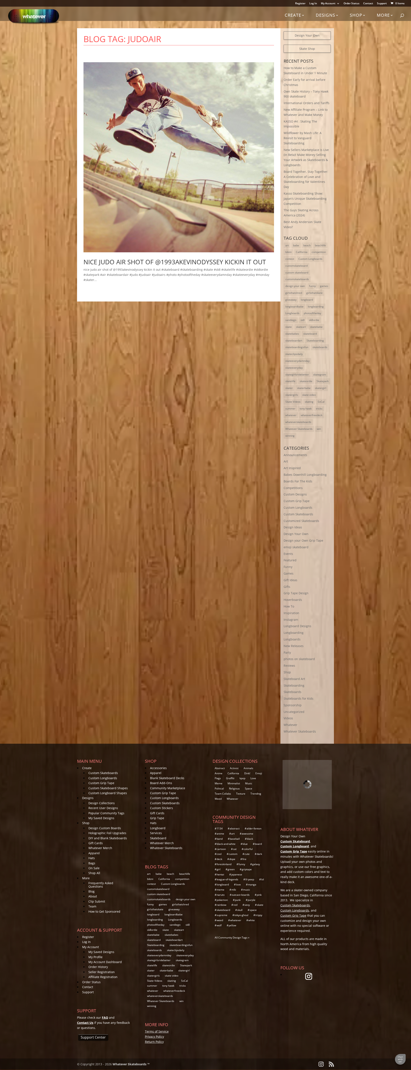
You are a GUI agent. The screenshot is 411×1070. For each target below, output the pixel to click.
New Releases (294, 646)
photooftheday (312, 313)
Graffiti (230, 778)
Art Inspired (292, 468)
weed (220, 920)
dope (232, 859)
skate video (309, 395)
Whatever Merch (100, 848)
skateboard (310, 333)
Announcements (295, 455)
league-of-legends (227, 879)
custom (233, 854)
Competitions (293, 488)
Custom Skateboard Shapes (108, 788)
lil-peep (249, 879)
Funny (288, 567)
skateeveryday (294, 367)
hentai (220, 874)
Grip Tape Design (296, 593)
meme (220, 889)
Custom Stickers (161, 808)
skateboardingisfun (296, 347)
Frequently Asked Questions (100, 884)
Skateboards (292, 692)
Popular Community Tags (106, 813)
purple (251, 900)
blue (245, 844)
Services (156, 833)
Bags (91, 863)
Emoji (258, 773)
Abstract (220, 768)
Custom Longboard (294, 846)
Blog (91, 891)
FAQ (105, 1017)
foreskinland (224, 864)
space (253, 910)
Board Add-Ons (161, 783)
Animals (248, 768)
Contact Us (85, 1022)
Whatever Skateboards (299, 429)
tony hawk (306, 408)
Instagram (291, 620)
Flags (218, 778)
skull (240, 910)
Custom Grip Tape (297, 501)
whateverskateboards (298, 422)
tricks (319, 408)
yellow (232, 925)
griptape (247, 869)
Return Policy (154, 1041)
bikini (288, 252)
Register (300, 3)
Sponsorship (293, 705)
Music (248, 783)
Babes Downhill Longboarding (305, 475)
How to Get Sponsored (104, 911)
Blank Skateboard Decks (167, 778)
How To (289, 606)
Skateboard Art (294, 679)
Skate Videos (293, 401)
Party (287, 652)
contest (289, 259)
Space (248, 788)
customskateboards (297, 279)
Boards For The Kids (298, 481)
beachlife (320, 245)
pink (259, 895)
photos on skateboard (299, 659)
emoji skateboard (296, 547)
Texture (240, 793)
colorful (248, 849)
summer (290, 408)
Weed (218, 799)
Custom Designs (295, 494)
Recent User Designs (103, 808)
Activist (234, 768)
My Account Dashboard (105, 962)
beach (307, 245)
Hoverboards (293, 600)
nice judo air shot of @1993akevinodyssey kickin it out (174, 262)
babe (296, 245)
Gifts (287, 587)
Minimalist (234, 783)
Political (219, 788)
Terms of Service (157, 1031)
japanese (236, 874)
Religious (234, 788)
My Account (328, 3)
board (258, 844)
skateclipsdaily (294, 354)
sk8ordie (314, 320)
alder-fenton (254, 828)
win (319, 429)
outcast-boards (241, 895)
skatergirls (291, 395)
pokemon (222, 900)
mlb (233, 889)
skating (309, 401)
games (324, 286)
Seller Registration (101, 972)
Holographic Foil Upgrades (107, 833)
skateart (301, 327)
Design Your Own (307, 35)
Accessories (158, 768)
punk (238, 900)
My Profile (95, 957)
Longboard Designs (297, 626)
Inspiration (291, 613)
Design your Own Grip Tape (303, 540)
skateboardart (293, 340)
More (383, 15)
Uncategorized (294, 712)
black (250, 839)
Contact (368, 3)
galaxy (256, 864)
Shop (356, 15)
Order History (98, 967)
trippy (258, 915)
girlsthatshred (293, 293)
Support (382, 3)
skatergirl (320, 388)
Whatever (290, 725)
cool (219, 854)
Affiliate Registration (103, 977)
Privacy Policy (154, 1036)
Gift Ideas (290, 580)
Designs (325, 15)
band (220, 839)
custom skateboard (296, 272)
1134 (220, 828)
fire (244, 859)
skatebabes (292, 333)
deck (219, 859)
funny (312, 286)
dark (259, 854)
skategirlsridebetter (297, 374)
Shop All (94, 873)
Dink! (247, 773)
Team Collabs (223, 793)
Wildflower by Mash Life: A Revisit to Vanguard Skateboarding (303, 138)
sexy (247, 905)
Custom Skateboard (295, 841)
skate (288, 327)
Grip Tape (157, 818)
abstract (235, 828)
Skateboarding (315, 340)
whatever (290, 415)
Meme (218, 783)
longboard (307, 299)
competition (319, 252)
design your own (295, 286)
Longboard (157, 828)
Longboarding (294, 633)
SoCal (321, 401)
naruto (221, 895)
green (231, 869)
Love (253, 778)
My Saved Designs (101, 818)
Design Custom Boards (104, 828)
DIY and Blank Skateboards (107, 838)
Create (293, 15)
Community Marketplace (167, 788)
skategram (319, 374)
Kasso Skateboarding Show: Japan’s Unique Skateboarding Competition (305, 198)
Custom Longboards (310, 259)
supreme (222, 915)
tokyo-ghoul (241, 915)
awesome (247, 833)
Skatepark (323, 381)
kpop (242, 778)
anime (220, 833)
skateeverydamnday (297, 361)
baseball (235, 839)
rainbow (221, 905)
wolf (219, 925)
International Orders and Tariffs (306, 103)
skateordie (306, 381)
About (92, 896)
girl (218, 869)
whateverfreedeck (311, 415)
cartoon (221, 849)
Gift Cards (95, 843)
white (251, 920)
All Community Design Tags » (232, 937)
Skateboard (158, 838)
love (238, 884)
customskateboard (296, 266)
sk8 (303, 320)
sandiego (290, 320)
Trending (255, 793)
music (246, 889)
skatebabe (316, 327)
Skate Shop (307, 49)
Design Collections (101, 803)
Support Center (93, 1037)
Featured (290, 560)
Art (286, 461)
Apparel (94, 853)
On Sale (94, 868)
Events (288, 554)
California (301, 252)
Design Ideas (293, 527)
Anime (218, 773)
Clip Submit (96, 901)
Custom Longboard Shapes (107, 793)
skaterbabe (304, 388)
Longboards (292, 313)
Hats (91, 858)
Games (288, 573)
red (235, 905)
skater (289, 388)
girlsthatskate (314, 293)
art (287, 245)
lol (262, 879)
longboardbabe (294, 306)
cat (235, 849)
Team (92, 906)
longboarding (316, 306)
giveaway (290, 299)
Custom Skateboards (298, 514)
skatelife (290, 381)
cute (247, 854)
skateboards (320, 347)
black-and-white (226, 844)
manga (252, 884)
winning (290, 435)
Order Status (351, 3)
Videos (288, 718)
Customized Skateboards (301, 521)
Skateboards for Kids (298, 698)
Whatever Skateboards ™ (131, 1064)
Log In (313, 3)
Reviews (289, 666)
